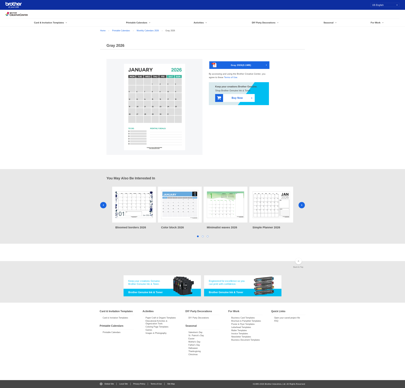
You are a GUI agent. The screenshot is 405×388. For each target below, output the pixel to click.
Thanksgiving (194, 351)
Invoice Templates (239, 333)
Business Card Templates (243, 318)
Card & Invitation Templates (115, 318)
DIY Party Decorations (198, 318)
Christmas (193, 354)
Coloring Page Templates (157, 327)
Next (302, 205)
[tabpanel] (134, 208)
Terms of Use (230, 77)
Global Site (109, 384)
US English (378, 4)
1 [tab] (198, 236)
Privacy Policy (139, 384)
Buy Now (237, 98)
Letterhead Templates (241, 327)
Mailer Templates (239, 330)
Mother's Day (194, 342)
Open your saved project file (287, 318)
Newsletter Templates (241, 337)
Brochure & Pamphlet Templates (246, 321)
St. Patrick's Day (196, 335)
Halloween (193, 348)
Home (103, 30)
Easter (191, 338)
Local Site (123, 384)
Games (149, 330)
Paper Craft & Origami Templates (161, 318)
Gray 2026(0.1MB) (241, 65)
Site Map (171, 384)
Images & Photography (156, 333)
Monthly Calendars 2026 (148, 30)
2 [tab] (202, 236)
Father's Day (194, 345)
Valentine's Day (195, 332)
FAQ (276, 321)
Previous (103, 205)
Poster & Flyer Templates (243, 324)
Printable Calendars (121, 30)
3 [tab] (207, 236)
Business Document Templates (245, 340)
